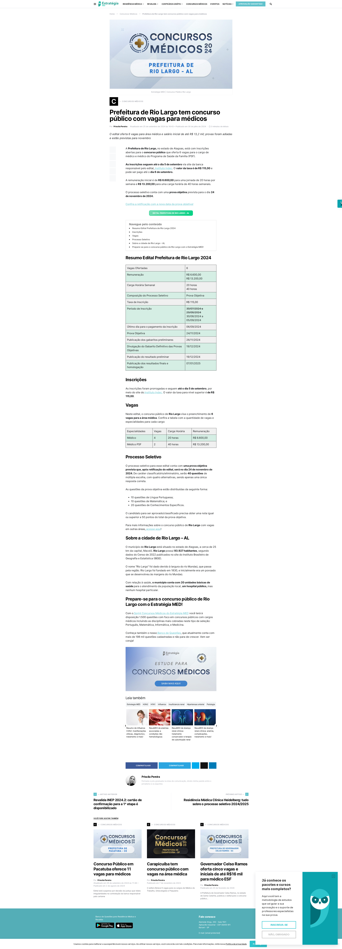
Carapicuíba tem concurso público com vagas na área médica (167, 868)
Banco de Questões (169, 632)
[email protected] (212, 933)
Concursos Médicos (128, 14)
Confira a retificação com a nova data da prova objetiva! (159, 204)
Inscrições (137, 232)
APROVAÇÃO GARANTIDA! (251, 4)
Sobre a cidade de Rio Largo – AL (148, 243)
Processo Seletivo (141, 239)
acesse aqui (153, 529)
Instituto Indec (163, 168)
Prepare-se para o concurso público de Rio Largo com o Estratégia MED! (168, 247)
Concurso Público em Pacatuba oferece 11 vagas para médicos (113, 868)
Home (112, 14)
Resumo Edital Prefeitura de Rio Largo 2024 (154, 228)
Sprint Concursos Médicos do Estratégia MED (161, 613)
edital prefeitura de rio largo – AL (171, 213)
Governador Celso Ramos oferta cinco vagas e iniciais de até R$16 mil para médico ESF (224, 871)
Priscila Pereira (120, 126)
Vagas (135, 235)
